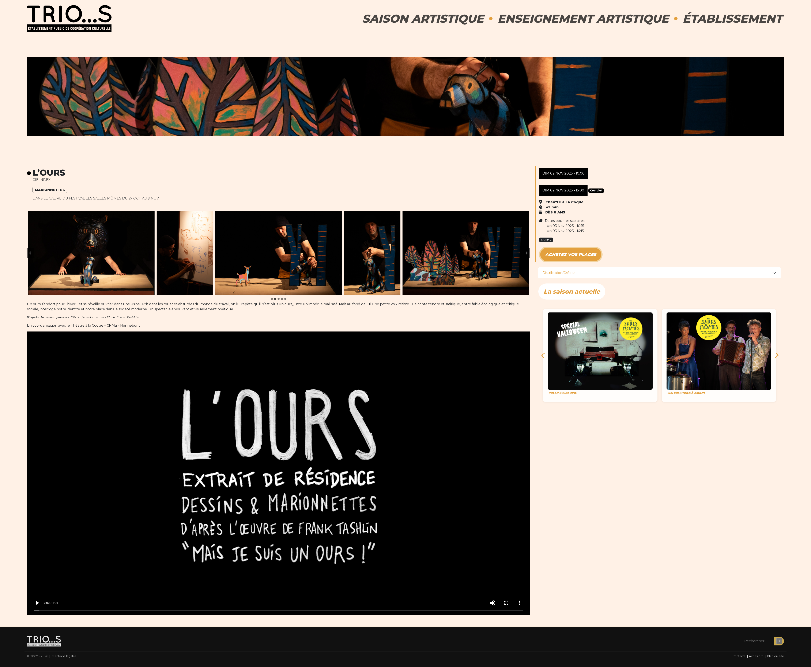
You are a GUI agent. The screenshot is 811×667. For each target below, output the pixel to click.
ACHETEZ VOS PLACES (570, 254)
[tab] (272, 299)
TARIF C (546, 239)
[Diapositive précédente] (30, 253)
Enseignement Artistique (583, 18)
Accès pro (756, 656)
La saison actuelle (572, 291)
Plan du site (775, 656)
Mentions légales (64, 656)
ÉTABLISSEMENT (732, 18)
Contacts (738, 656)
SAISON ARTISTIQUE (423, 18)
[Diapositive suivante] (526, 253)
